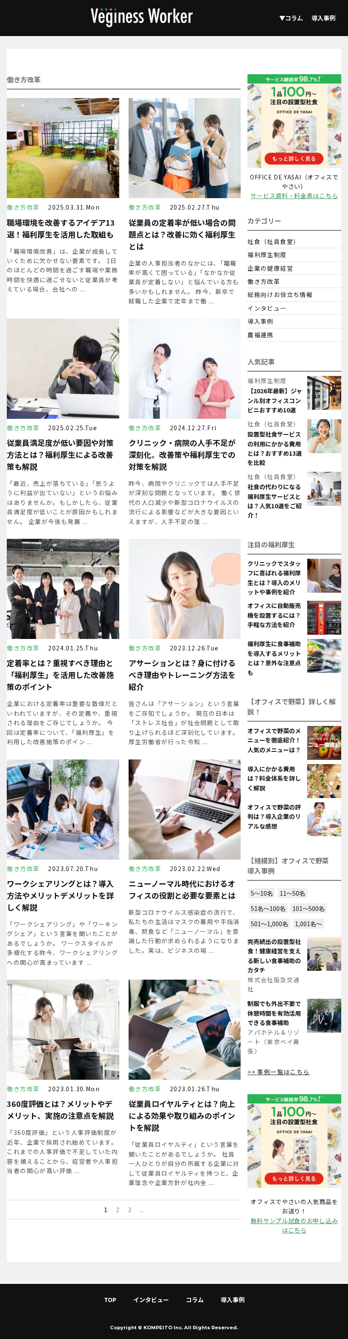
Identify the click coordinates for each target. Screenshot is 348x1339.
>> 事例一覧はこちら (278, 1071)
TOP (110, 1299)
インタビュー (266, 308)
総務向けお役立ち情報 (280, 294)
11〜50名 (292, 893)
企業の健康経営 (270, 268)
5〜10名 (262, 893)
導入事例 (323, 18)
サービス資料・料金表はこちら (294, 195)
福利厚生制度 (266, 254)
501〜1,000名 (269, 923)
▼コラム (291, 18)
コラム (195, 1299)
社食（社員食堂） (273, 241)
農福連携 (260, 335)
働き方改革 (263, 281)
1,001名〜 (308, 923)
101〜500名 (308, 908)
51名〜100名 (268, 908)
